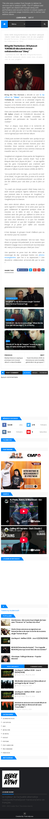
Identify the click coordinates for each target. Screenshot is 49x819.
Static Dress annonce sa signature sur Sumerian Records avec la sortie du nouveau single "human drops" (28, 631)
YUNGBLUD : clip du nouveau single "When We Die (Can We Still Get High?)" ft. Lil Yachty (24, 324)
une (35, 37)
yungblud (40, 37)
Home (7, 35)
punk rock (6, 753)
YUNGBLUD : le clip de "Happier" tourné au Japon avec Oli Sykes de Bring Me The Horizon (24, 345)
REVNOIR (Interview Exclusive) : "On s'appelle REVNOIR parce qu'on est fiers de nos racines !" (29, 648)
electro (7, 37)
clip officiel (32, 35)
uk (31, 37)
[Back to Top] (24, 813)
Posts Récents (13, 666)
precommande (7, 749)
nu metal (6, 734)
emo (4, 726)
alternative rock (11, 298)
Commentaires (36, 666)
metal (13, 37)
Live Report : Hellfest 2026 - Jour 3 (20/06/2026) (28, 693)
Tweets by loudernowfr (10, 610)
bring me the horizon (21, 35)
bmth (11, 35)
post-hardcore (8, 745)
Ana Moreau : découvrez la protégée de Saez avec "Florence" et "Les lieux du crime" (28, 621)
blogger (27, 373)
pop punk (6, 741)
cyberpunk (40, 35)
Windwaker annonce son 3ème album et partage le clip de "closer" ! (30, 682)
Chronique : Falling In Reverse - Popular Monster (26, 657)
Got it (31, 18)
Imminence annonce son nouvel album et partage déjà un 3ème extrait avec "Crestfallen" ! (30, 705)
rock (28, 37)
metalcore (6, 730)
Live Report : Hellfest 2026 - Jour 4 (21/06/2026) (29, 638)
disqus (34, 373)
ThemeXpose (28, 816)
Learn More (21, 18)
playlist (5, 737)
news (17, 37)
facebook (43, 373)
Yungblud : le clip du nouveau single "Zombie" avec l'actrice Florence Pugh (23, 303)
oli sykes (23, 37)
